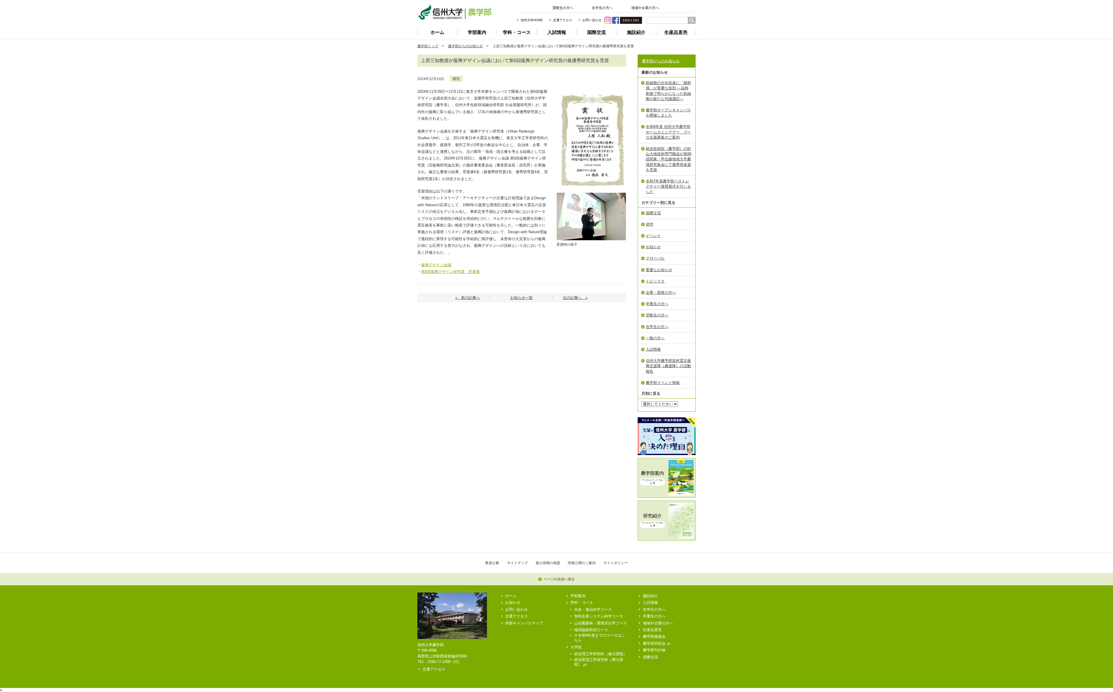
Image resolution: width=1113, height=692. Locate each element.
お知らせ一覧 (521, 298)
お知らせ (653, 247)
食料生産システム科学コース (598, 616)
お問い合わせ (591, 20)
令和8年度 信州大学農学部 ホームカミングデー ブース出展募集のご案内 (668, 131)
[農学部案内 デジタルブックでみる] (666, 494)
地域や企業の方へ (645, 8)
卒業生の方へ (657, 304)
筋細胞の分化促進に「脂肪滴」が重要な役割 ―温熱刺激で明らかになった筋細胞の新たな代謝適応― (668, 91)
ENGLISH (631, 20)
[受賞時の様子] (591, 194)
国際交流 (596, 32)
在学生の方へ (602, 8)
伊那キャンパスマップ (524, 623)
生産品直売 (676, 32)
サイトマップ (517, 563)
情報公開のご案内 (582, 563)
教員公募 (492, 563)
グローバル (655, 258)
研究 (456, 79)
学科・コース (517, 32)
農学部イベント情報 (663, 383)
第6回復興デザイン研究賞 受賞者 (450, 271)
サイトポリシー (615, 563)
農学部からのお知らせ (465, 46)
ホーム (437, 32)
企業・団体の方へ (661, 292)
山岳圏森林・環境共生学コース (600, 623)
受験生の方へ (562, 8)
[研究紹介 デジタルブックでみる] (666, 537)
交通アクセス (562, 20)
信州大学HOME (532, 20)
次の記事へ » (575, 298)
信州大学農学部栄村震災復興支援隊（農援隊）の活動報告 (668, 365)
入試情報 (557, 32)
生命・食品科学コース (593, 609)
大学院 (576, 647)
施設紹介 (636, 32)
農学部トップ (427, 46)
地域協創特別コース (591, 630)
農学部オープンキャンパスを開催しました (668, 112)
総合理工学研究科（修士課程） (600, 654)
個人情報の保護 (548, 563)
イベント (653, 235)
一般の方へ (655, 338)
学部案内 (477, 32)
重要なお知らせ (659, 270)
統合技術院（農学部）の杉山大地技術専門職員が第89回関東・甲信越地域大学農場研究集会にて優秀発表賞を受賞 (668, 159)
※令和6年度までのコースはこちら (599, 637)
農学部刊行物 (654, 650)
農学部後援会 (654, 636)
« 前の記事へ (467, 298)
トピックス (655, 281)
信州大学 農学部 (454, 12)
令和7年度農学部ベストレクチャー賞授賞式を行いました (668, 186)
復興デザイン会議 (436, 265)
